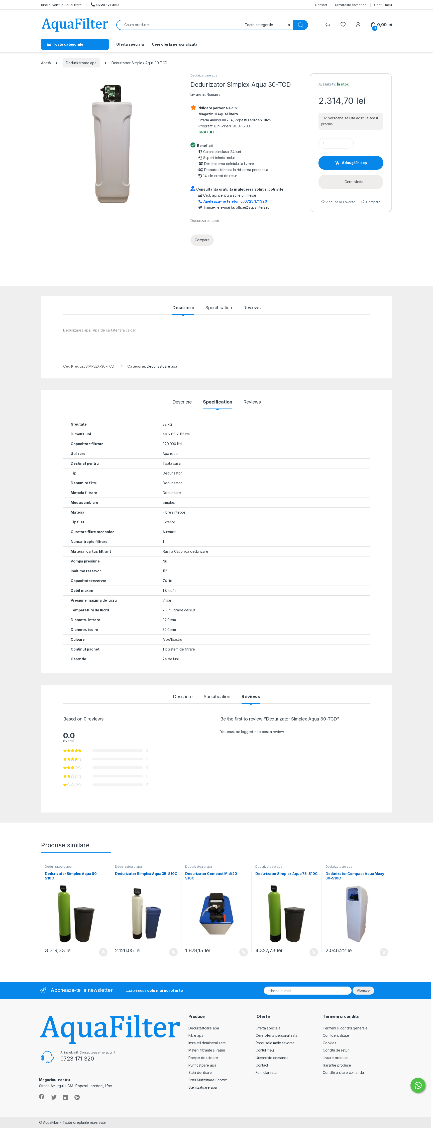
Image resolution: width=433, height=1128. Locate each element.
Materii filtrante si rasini (206, 1050)
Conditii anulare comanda (343, 1072)
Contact (321, 5)
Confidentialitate (336, 1035)
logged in (249, 732)
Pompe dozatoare (203, 1058)
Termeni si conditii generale (345, 1028)
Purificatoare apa (202, 1065)
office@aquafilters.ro (253, 207)
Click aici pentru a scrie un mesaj (229, 195)
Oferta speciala (130, 44)
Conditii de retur (336, 1050)
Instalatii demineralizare (207, 1043)
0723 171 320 (107, 5)
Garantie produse (337, 1065)
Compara (202, 240)
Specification (218, 307)
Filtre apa (195, 1035)
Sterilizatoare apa (202, 1087)
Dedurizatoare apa (81, 63)
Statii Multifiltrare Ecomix (207, 1080)
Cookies (329, 1043)
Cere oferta (354, 182)
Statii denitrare (200, 1072)
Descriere (183, 307)
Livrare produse (336, 1058)
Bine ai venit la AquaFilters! (61, 5)
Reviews (252, 307)
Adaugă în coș (354, 162)
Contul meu (383, 5)
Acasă (46, 63)
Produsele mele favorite (275, 1043)
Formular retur (267, 1072)
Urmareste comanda (351, 5)
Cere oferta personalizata (175, 44)
